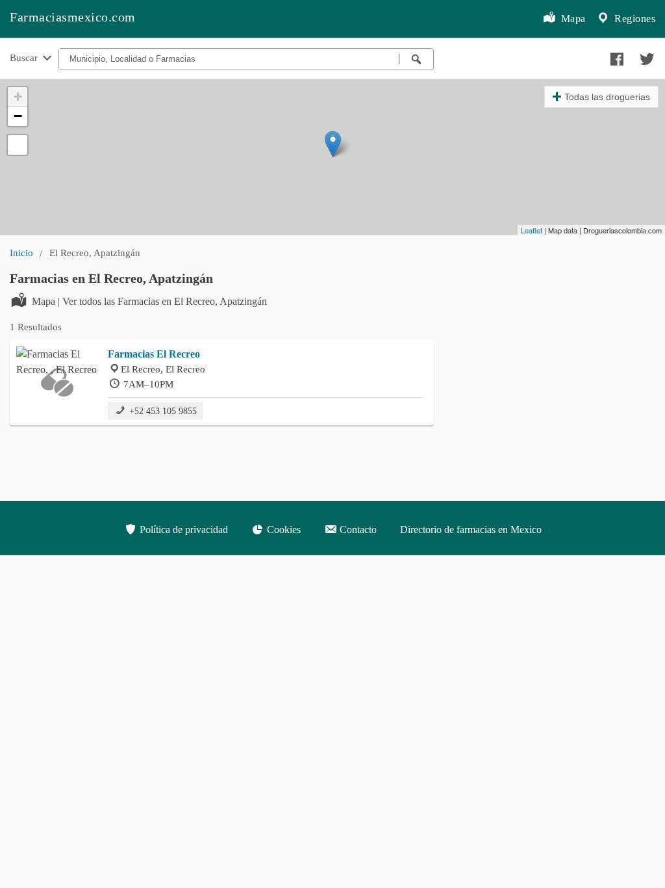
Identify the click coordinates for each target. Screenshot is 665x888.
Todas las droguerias (607, 97)
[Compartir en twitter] (645, 56)
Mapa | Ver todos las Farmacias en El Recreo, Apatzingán (149, 301)
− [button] (18, 116)
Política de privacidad (182, 529)
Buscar (25, 57)
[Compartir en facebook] (615, 56)
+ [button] (18, 96)
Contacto (357, 529)
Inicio (21, 252)
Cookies (282, 529)
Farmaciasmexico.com (73, 17)
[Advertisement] (554, 349)
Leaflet (531, 230)
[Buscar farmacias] (416, 59)
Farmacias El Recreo (154, 353)
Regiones (634, 18)
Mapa (572, 18)
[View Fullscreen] (17, 145)
